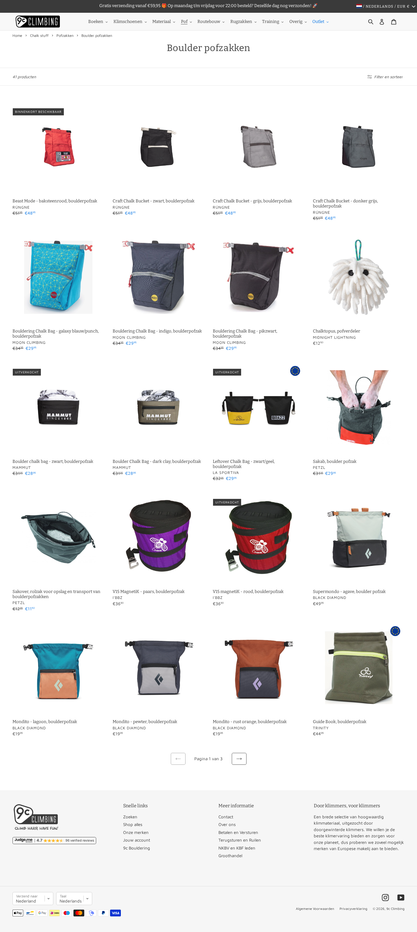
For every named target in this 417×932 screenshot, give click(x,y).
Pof (184, 21)
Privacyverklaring (353, 908)
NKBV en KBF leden (236, 848)
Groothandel (230, 855)
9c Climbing (395, 908)
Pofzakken (64, 35)
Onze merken (136, 832)
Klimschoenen (127, 21)
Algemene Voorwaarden (315, 908)
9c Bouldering (136, 848)
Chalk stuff (39, 35)
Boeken (95, 21)
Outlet (318, 21)
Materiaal (161, 21)
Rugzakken (241, 21)
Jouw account (136, 840)
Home (17, 35)
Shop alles (132, 824)
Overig (295, 21)
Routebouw (208, 21)
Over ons (227, 824)
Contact (225, 816)
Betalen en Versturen (238, 832)
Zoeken (130, 816)
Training (270, 21)
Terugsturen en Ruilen (239, 840)
